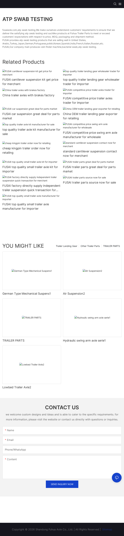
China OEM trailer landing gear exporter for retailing (90, 116)
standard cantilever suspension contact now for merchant (90, 153)
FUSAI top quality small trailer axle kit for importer (30, 169)
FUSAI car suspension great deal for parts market (31, 116)
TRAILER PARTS (111, 246)
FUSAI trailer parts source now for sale (89, 182)
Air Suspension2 (74, 293)
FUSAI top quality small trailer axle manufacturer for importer (25, 206)
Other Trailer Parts (90, 246)
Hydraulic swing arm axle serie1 (84, 340)
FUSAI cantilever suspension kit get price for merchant (30, 82)
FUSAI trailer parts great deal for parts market (89, 169)
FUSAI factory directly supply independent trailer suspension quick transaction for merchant (31, 188)
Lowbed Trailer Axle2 (16, 387)
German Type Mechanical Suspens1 (26, 293)
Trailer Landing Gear (66, 246)
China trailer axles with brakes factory (28, 95)
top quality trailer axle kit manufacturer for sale (31, 132)
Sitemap (106, 529)
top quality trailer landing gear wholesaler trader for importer (91, 82)
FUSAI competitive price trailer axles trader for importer (87, 100)
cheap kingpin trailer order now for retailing (26, 150)
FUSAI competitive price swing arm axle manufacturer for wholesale (90, 135)
